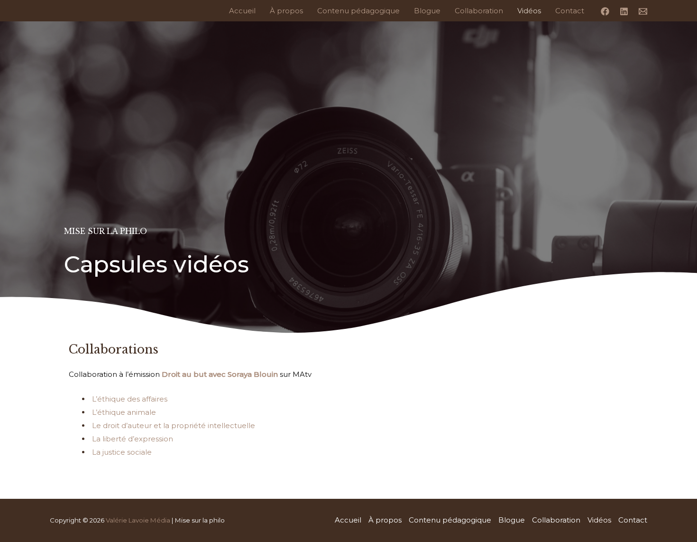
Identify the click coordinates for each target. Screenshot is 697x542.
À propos (286, 10)
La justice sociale (122, 452)
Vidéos (529, 10)
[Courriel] (643, 11)
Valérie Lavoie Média (138, 520)
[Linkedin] (624, 11)
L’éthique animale (124, 412)
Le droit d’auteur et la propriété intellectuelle (173, 425)
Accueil (242, 10)
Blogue (427, 10)
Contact (569, 10)
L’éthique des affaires (129, 398)
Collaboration (479, 10)
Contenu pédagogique (358, 10)
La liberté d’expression (132, 438)
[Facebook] (605, 11)
